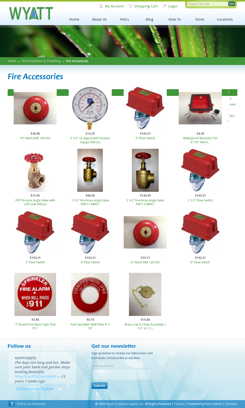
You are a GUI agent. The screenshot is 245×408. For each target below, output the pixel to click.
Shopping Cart (146, 6)
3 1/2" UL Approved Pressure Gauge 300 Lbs (90, 140)
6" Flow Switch (200, 262)
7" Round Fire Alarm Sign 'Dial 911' (35, 326)
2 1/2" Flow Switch (200, 200)
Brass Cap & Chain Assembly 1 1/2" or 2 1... (145, 326)
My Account (114, 6)
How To (174, 19)
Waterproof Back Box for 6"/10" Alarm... (200, 140)
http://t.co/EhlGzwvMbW (35, 376)
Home (74, 19)
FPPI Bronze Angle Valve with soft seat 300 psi (35, 202)
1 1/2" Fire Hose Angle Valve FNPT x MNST (90, 202)
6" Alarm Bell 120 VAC (145, 262)
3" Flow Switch (145, 138)
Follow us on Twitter (35, 388)
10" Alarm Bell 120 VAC (35, 138)
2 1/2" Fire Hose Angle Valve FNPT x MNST (145, 202)
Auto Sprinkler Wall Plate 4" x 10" (90, 326)
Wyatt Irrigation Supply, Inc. (31, 13)
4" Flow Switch (90, 262)
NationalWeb (213, 404)
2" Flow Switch (35, 262)
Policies (179, 404)
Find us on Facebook (31, 404)
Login (173, 6)
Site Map (231, 404)
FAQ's (124, 19)
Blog (149, 19)
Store (199, 19)
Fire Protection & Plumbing (41, 61)
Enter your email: (103, 365)
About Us (99, 19)
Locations (225, 19)
